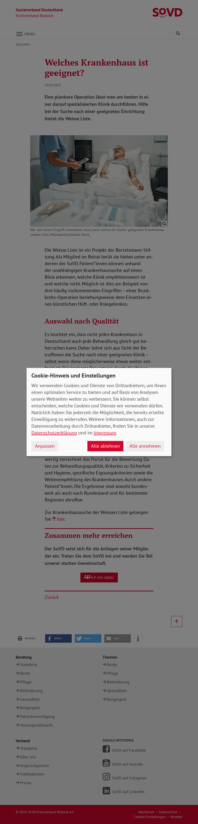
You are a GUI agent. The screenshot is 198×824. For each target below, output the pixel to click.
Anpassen (45, 446)
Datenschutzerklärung (54, 433)
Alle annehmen (145, 446)
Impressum (105, 433)
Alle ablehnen (105, 446)
